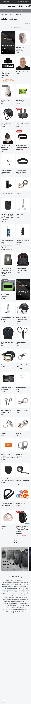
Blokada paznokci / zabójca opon (6, 388)
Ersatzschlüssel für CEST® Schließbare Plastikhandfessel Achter (21, 630)
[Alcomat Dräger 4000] (8, 184)
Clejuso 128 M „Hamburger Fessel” (7, 628)
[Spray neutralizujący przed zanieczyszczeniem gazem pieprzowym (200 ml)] (8, 231)
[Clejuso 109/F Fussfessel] (23, 445)
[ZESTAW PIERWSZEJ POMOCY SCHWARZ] (23, 259)
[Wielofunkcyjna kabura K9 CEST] (23, 114)
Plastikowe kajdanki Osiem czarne (21, 343)
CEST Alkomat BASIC (7, 577)
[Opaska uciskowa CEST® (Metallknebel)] (23, 137)
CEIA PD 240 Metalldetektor (20, 215)
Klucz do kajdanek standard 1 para (6, 411)
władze (3, 10)
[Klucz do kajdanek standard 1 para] (8, 401)
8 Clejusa (3, 433)
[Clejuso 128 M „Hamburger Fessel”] (8, 619)
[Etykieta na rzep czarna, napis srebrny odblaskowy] (8, 63)
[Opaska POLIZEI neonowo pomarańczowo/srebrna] (8, 445)
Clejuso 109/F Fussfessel (20, 455)
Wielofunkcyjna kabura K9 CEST (22, 124)
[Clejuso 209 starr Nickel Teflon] (23, 356)
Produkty (11, 14)
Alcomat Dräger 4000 (7, 193)
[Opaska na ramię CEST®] (8, 91)
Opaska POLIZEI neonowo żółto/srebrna (22, 101)
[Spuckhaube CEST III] (23, 63)
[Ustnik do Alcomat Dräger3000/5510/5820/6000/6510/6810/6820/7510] (23, 645)
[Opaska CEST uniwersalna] (8, 286)
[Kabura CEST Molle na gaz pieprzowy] (23, 231)
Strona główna (4, 14)
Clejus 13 (18, 193)
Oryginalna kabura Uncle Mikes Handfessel (8, 343)
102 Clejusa (19, 605)
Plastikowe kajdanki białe (21, 388)
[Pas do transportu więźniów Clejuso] (23, 161)
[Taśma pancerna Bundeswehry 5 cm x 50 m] (23, 470)
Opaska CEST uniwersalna (5, 295)
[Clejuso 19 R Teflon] (23, 696)
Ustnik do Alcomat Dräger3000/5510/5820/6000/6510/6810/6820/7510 (23, 656)
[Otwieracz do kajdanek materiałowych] (8, 494)
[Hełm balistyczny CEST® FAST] (8, 114)
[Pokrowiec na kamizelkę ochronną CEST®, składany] (8, 671)
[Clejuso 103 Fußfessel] (23, 401)
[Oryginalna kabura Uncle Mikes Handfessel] (8, 333)
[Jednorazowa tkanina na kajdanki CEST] (8, 161)
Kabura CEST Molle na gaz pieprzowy (22, 241)
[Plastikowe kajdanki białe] (23, 379)
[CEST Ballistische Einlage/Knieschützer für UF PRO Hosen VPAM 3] (8, 259)
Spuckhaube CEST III (22, 72)
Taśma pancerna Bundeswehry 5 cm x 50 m (22, 480)
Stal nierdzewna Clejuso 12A (8, 606)
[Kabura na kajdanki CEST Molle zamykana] (8, 470)
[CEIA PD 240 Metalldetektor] (23, 205)
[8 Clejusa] (8, 424)
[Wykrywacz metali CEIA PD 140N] (8, 309)
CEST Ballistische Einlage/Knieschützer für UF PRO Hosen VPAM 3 (7, 271)
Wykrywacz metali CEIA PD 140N (8, 318)
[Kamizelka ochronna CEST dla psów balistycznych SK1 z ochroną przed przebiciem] (23, 568)
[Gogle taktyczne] (8, 356)
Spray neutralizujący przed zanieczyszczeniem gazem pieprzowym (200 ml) (7, 244)
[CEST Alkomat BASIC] (8, 568)
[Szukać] (26, 6)
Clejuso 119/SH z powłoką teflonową (6, 655)
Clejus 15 (18, 433)
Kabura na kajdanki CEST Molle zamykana (7, 479)
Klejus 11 (3, 526)
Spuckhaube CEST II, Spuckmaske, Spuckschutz (22, 49)
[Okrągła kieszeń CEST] (8, 696)
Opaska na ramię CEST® (6, 101)
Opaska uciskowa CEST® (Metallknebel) (22, 146)
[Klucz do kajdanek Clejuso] (23, 545)
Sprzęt (22, 10)
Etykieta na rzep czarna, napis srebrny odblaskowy (8, 73)
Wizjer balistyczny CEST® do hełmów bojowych (21, 319)
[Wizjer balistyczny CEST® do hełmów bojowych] (23, 309)
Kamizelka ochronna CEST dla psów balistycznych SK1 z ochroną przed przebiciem (22, 580)
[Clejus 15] (23, 424)
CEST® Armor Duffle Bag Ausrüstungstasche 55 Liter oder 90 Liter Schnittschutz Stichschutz (22, 529)
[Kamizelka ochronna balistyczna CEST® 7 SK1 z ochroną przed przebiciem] (8, 205)
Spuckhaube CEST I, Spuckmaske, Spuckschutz (7, 147)
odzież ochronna (10, 10)
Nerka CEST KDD (20, 680)
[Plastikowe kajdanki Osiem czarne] (23, 333)
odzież (17, 10)
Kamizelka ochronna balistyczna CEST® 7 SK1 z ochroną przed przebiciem (7, 216)
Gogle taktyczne (5, 365)
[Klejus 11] (8, 517)
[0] (28, 6)
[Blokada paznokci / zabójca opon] (8, 379)
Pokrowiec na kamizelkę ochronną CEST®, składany (8, 682)
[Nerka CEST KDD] (23, 671)
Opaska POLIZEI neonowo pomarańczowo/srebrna (8, 456)
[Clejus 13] (23, 184)
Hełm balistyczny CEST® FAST (6, 124)
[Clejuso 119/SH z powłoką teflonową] (8, 645)
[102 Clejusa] (23, 596)
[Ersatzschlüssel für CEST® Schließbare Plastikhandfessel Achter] (23, 619)
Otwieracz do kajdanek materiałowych (7, 504)
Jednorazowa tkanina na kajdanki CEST (7, 171)
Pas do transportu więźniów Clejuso (21, 171)
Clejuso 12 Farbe (20, 503)
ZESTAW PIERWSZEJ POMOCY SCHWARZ (22, 269)
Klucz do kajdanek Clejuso (21, 555)
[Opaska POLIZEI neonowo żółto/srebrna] (23, 91)
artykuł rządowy (18, 14)
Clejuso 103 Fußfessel (22, 410)
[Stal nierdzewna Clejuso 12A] (8, 596)
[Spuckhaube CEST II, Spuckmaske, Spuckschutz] (23, 38)
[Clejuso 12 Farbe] (23, 494)
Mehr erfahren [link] (6, 52)
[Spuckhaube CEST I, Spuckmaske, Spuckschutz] (8, 137)
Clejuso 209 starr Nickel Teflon (22, 365)
